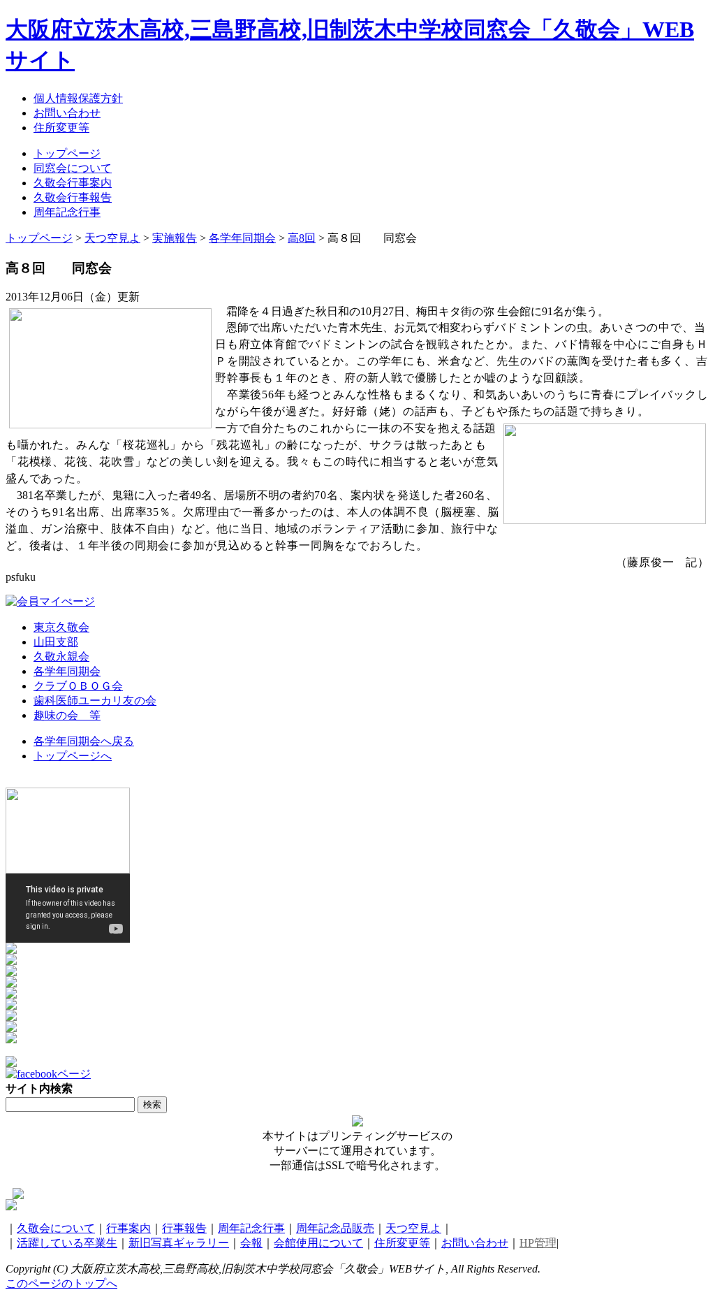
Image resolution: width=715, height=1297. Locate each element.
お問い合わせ (474, 1243)
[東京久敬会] (11, 972)
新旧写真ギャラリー (178, 1243)
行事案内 (128, 1228)
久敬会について (56, 1228)
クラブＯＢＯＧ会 (78, 686)
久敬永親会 (61, 656)
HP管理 (537, 1243)
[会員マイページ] (50, 601)
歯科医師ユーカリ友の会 (95, 701)
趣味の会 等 (67, 715)
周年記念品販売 (335, 1228)
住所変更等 (402, 1243)
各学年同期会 (67, 671)
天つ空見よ (413, 1228)
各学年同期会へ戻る (84, 741)
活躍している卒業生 (67, 1243)
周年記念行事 (251, 1228)
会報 (251, 1243)
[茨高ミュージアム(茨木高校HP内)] (11, 961)
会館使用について (318, 1243)
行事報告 (184, 1228)
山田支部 (56, 642)
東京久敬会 (61, 627)
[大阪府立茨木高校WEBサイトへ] (11, 950)
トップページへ (73, 756)
